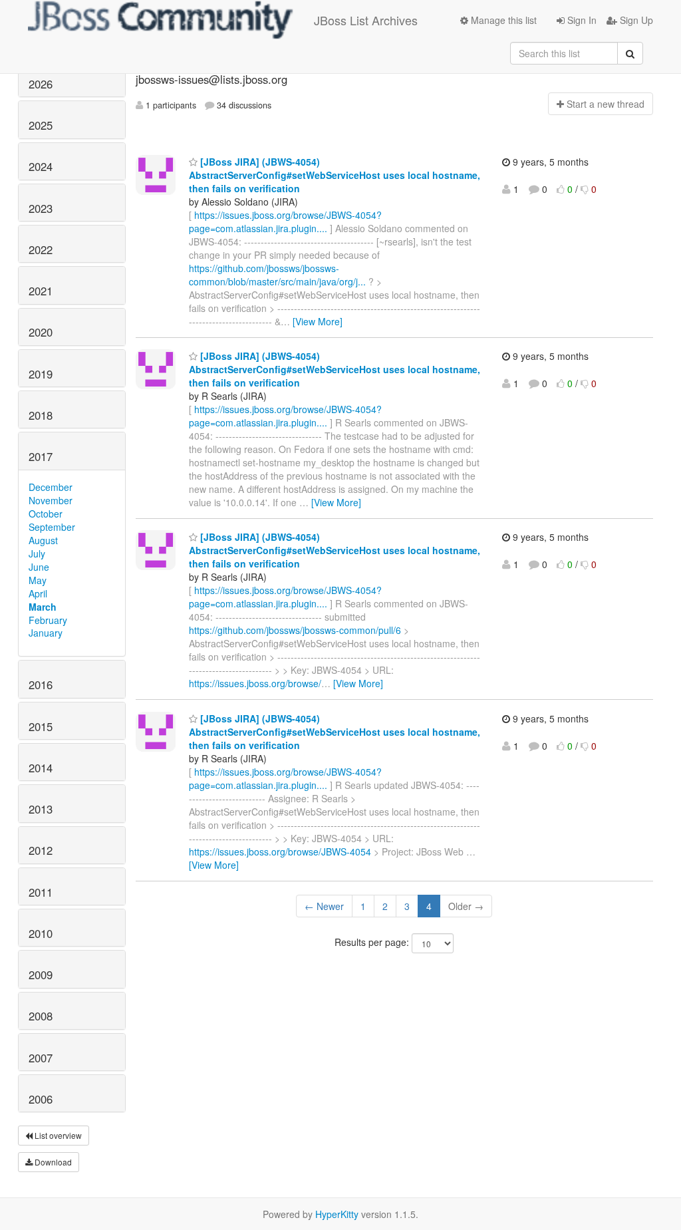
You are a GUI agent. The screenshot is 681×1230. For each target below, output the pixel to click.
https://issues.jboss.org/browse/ (255, 683)
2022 (41, 249)
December (50, 487)
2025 (41, 125)
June (39, 566)
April (38, 593)
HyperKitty (336, 1214)
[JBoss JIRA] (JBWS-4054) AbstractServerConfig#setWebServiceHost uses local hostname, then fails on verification (334, 175)
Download (52, 1161)
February (48, 620)
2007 (41, 1058)
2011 (41, 892)
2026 (41, 84)
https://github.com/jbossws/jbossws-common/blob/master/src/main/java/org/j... (277, 274)
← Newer (324, 906)
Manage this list (502, 20)
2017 (41, 456)
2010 (41, 933)
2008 (41, 1016)
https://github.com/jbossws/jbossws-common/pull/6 (295, 630)
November (50, 500)
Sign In (581, 20)
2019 (41, 374)
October (46, 513)
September (52, 527)
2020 (41, 332)
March (43, 606)
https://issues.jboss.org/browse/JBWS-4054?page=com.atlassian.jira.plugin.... (285, 221)
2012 (41, 850)
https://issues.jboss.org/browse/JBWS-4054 (280, 851)
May (38, 580)
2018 (41, 415)
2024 (41, 166)
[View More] (317, 321)
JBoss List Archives (366, 20)
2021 (41, 291)
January (46, 632)
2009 (41, 975)
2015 (41, 726)
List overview (57, 1135)
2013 (41, 809)
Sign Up (635, 20)
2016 (41, 684)
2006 (41, 1099)
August (43, 540)
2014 (41, 768)
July (37, 553)
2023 (41, 208)
